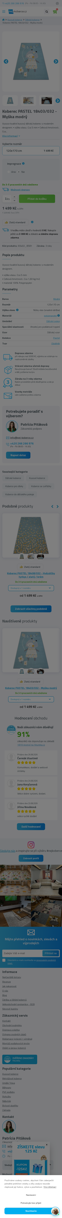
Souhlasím (31, 1211)
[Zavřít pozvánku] (56, 1177)
